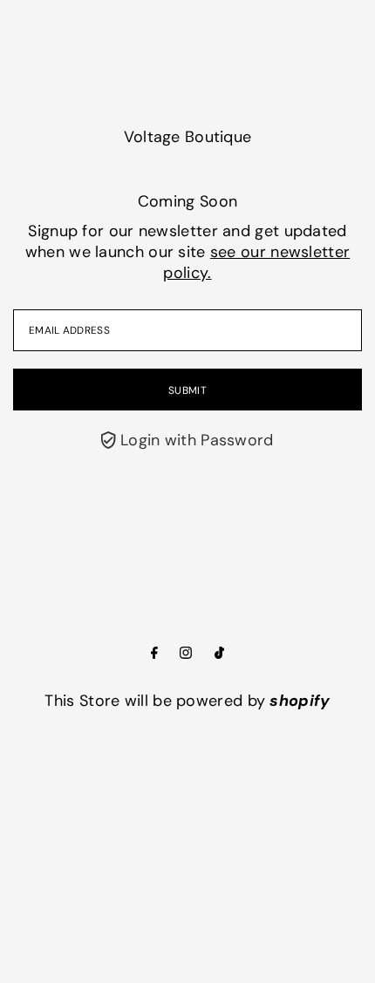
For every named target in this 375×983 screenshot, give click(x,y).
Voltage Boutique (188, 136)
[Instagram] (186, 653)
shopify (299, 700)
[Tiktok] (219, 653)
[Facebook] (154, 653)
